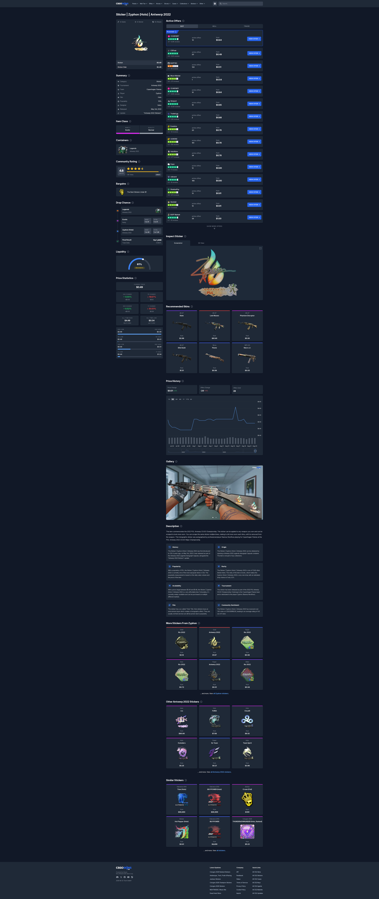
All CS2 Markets (257, 890)
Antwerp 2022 (156, 85)
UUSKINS (173, 139)
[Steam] (133, 877)
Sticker (158, 81)
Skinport (173, 101)
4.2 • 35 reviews (173, 132)
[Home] (124, 3)
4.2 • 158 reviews (173, 144)
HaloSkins (174, 151)
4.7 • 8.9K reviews (174, 42)
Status (238, 879)
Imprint (238, 893)
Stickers (193, 3)
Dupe (172, 164)
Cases (174, 3)
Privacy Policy (241, 886)
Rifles (151, 3)
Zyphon (158, 93)
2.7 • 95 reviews (173, 69)
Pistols (134, 3)
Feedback (239, 875)
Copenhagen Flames (154, 89)
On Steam (158, 22)
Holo (159, 97)
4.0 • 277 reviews (173, 157)
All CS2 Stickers (257, 875)
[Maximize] (260, 248)
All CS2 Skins (256, 872)
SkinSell (173, 202)
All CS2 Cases (256, 879)
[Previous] (169, 492)
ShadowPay (174, 189)
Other (201, 3)
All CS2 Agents (257, 886)
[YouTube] (129, 877)
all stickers (221, 850)
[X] (122, 877)
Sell (214, 26)
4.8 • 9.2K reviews (173, 56)
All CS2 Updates (257, 893)
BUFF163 (173, 63)
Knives (158, 3)
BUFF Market (175, 215)
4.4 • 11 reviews (173, 170)
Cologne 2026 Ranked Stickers (220, 872)
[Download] (169, 516)
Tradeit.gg (174, 114)
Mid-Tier (143, 3)
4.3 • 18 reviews (173, 182)
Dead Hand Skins (215, 893)
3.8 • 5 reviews (172, 207)
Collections (183, 3)
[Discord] (118, 877)
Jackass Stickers (215, 879)
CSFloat (173, 50)
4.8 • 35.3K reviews (174, 106)
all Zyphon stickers (220, 693)
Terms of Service (242, 882)
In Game (123, 22)
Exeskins (173, 126)
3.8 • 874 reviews (173, 195)
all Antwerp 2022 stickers (221, 772)
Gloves (166, 3)
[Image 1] (213, 517)
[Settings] (215, 4)
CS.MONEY (175, 36)
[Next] (260, 492)
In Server (140, 22)
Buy (182, 26)
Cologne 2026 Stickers (217, 886)
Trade (247, 26)
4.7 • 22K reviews (173, 119)
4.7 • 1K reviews (173, 220)
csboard (173, 177)
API (237, 872)
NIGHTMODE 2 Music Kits (218, 890)
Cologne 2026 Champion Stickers (221, 882)
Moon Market (175, 76)
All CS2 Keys (256, 882)
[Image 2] (216, 517)
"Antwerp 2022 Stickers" (152, 113)
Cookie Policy (241, 890)
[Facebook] (125, 877)
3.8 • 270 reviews (173, 81)
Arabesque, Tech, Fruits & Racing (221, 875)
